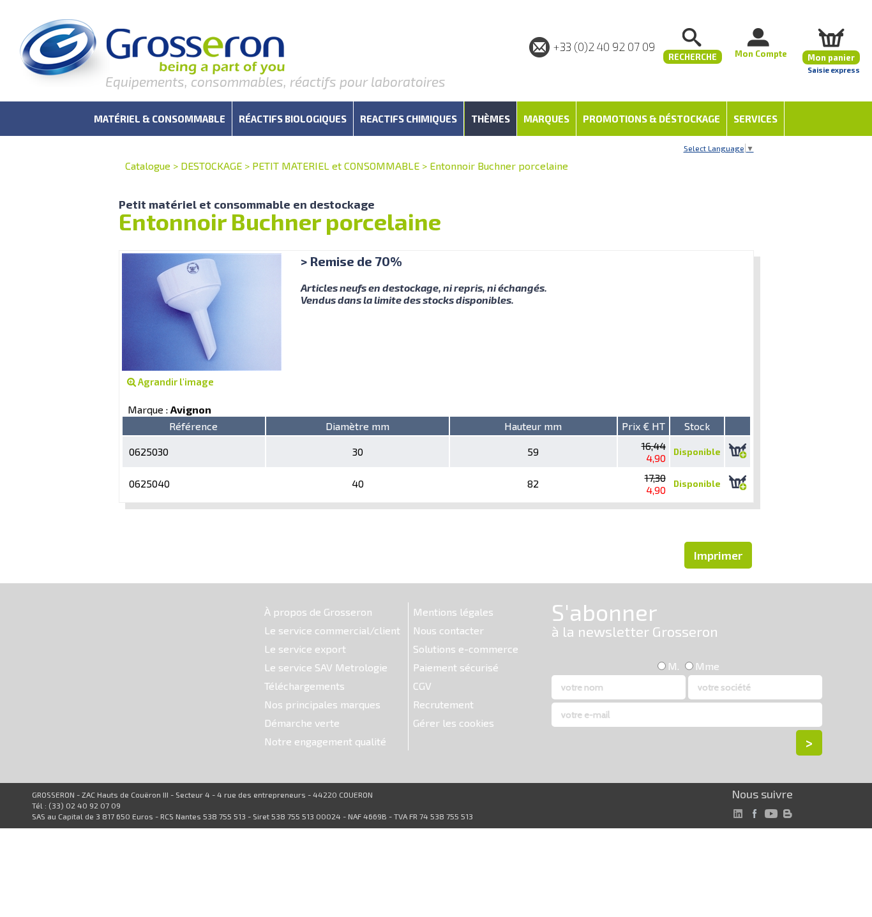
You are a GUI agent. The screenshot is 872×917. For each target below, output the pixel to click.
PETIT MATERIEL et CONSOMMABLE (335, 166)
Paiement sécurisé (456, 667)
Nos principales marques (322, 704)
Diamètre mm (357, 426)
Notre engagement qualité (325, 741)
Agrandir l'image (175, 381)
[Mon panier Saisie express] (831, 37)
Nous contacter (448, 630)
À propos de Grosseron (318, 612)
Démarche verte (302, 723)
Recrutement (443, 704)
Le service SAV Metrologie (325, 667)
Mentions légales (453, 612)
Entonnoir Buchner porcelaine (499, 166)
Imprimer (718, 555)
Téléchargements (304, 686)
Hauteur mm (533, 426)
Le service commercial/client (332, 630)
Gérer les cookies (453, 723)
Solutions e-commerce (465, 649)
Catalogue (147, 166)
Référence (193, 426)
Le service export (305, 649)
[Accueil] (152, 54)
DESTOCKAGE (211, 166)
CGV (422, 686)
